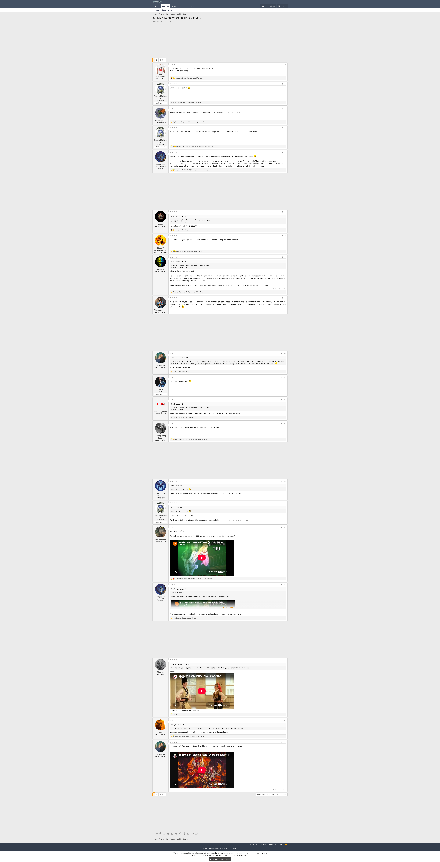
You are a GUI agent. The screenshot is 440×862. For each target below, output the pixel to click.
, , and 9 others (191, 170)
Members (190, 6)
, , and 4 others (194, 146)
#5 (285, 152)
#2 (285, 84)
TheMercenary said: (178, 358)
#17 (285, 584)
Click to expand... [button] (228, 608)
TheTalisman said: (177, 589)
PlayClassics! (158, 21)
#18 (285, 660)
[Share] (282, 64)
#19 (285, 720)
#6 (285, 212)
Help (276, 844)
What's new (176, 6)
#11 (285, 377)
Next (161, 60)
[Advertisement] (220, 41)
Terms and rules (256, 844)
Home (156, 6)
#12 (285, 399)
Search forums (167, 10)
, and (189, 292)
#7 (285, 236)
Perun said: (175, 486)
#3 (285, 108)
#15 (285, 503)
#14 (285, 481)
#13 (285, 423)
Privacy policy (268, 844)
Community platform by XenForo (220, 848)
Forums (165, 6)
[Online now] (160, 245)
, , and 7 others (189, 78)
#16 (285, 527)
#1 (285, 64)
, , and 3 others (189, 122)
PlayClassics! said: (177, 216)
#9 (285, 298)
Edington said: (176, 725)
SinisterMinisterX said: (179, 664)
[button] (183, 6)
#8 (285, 257)
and (183, 230)
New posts (156, 10)
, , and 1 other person (188, 102)
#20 (285, 742)
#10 (285, 353)
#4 (285, 128)
